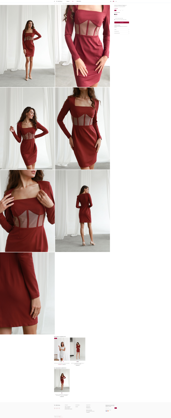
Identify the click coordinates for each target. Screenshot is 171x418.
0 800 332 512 (79, 1)
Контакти (76, 406)
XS (115, 10)
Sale (72, 1)
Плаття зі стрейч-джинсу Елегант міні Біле (61, 363)
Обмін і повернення (67, 406)
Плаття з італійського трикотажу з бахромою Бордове (77, 363)
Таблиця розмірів (117, 12)
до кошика (121, 22)
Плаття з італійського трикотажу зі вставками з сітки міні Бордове (61, 395)
